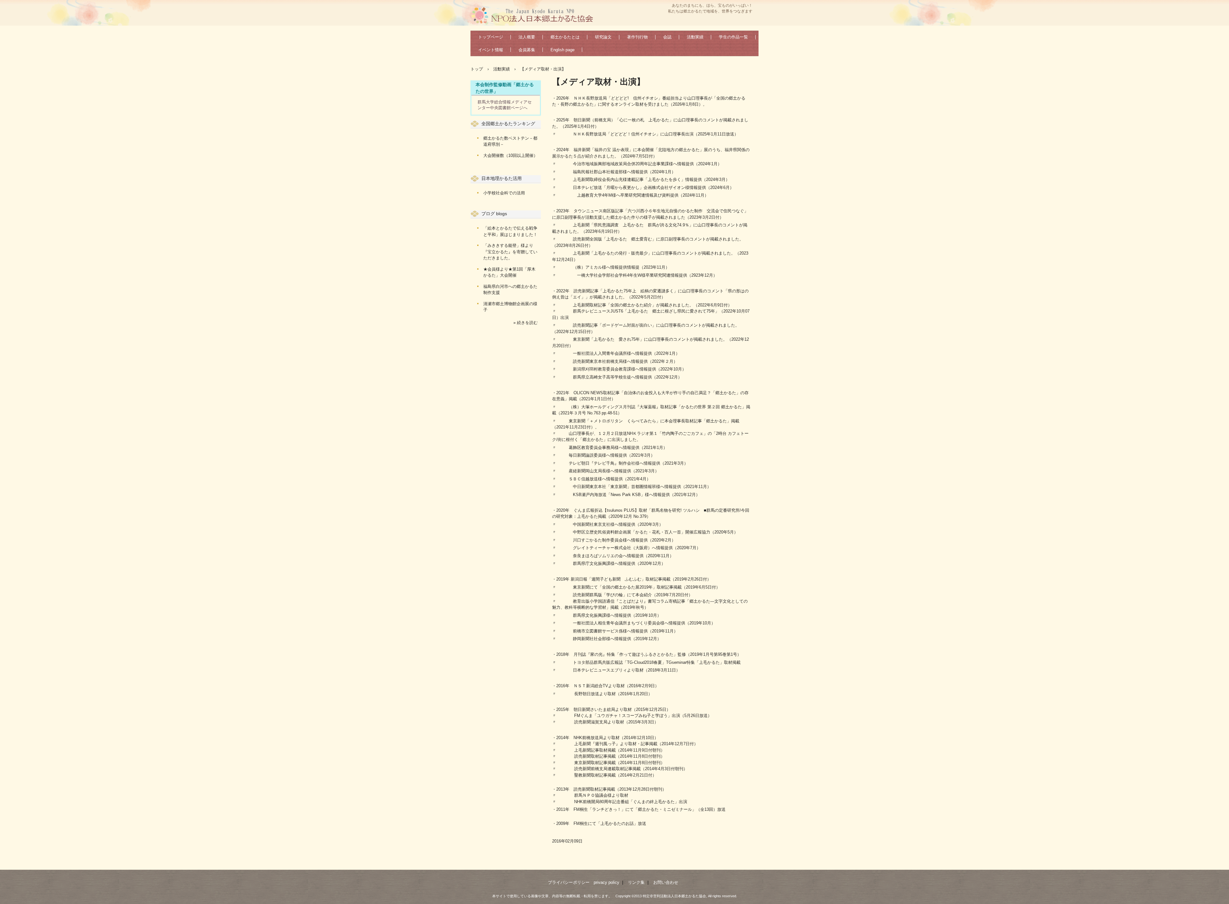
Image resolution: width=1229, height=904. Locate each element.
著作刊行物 (637, 37)
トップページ (490, 37)
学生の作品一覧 (733, 37)
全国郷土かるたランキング (508, 123)
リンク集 (636, 882)
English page (562, 49)
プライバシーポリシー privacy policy (583, 882)
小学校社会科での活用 (504, 193)
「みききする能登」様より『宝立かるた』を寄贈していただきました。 (510, 251)
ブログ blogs (494, 213)
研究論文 (603, 37)
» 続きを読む (525, 322)
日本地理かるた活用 (501, 178)
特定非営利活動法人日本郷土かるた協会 (534, 14)
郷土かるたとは (565, 37)
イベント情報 (490, 49)
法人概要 (526, 37)
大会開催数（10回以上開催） (510, 155)
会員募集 (526, 49)
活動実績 (695, 37)
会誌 (667, 37)
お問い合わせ (665, 882)
